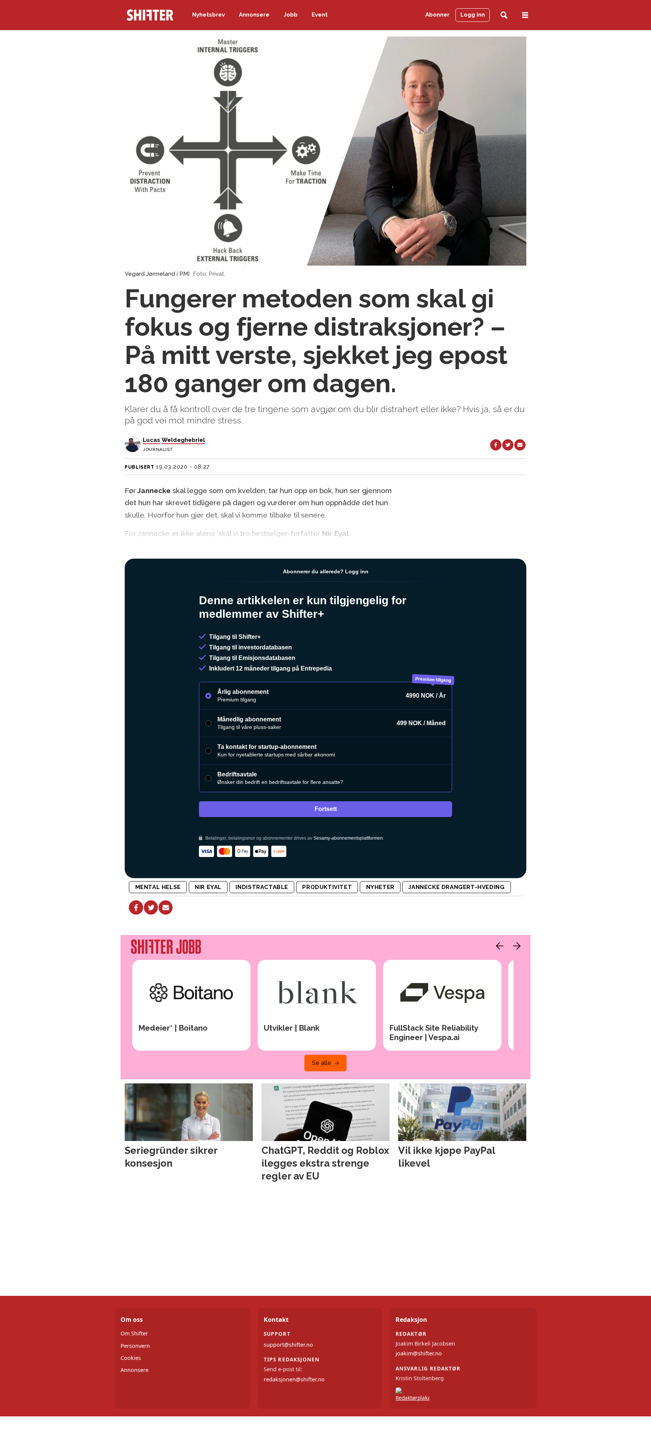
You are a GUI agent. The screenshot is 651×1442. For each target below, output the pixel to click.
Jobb (291, 14)
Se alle (321, 1062)
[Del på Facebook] (495, 445)
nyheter (380, 887)
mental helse (158, 887)
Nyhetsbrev (208, 14)
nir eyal (208, 887)
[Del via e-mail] (520, 445)
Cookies (131, 1357)
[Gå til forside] (150, 15)
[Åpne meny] (525, 15)
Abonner (437, 14)
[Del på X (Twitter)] (507, 445)
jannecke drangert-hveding (456, 887)
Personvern (135, 1345)
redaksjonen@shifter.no (294, 1379)
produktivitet (327, 887)
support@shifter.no (288, 1344)
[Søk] (503, 15)
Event (320, 14)
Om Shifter (134, 1333)
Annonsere (254, 14)
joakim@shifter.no (419, 1353)
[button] (497, 946)
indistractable (261, 887)
